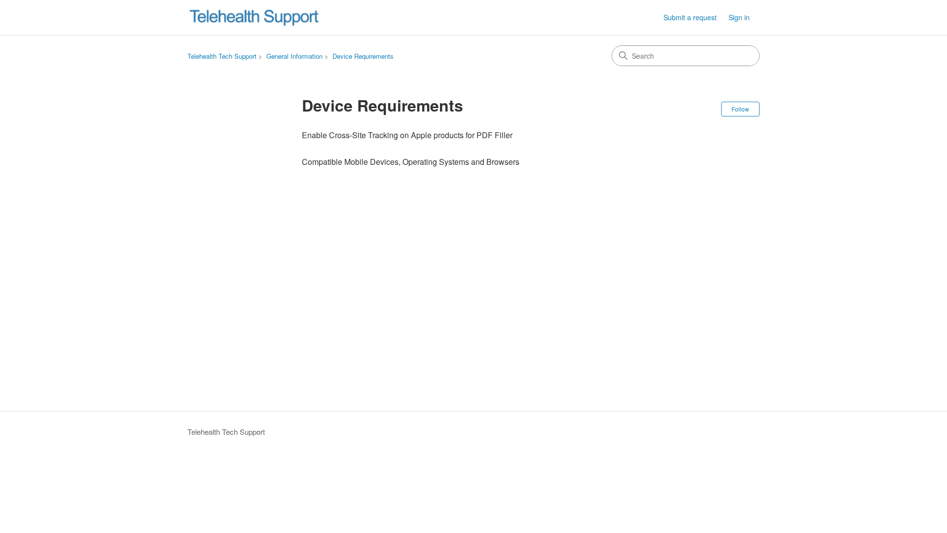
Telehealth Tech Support (221, 56)
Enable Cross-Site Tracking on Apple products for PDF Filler (407, 135)
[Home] (254, 17)
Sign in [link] (739, 17)
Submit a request (690, 17)
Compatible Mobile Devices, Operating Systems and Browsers (410, 161)
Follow (740, 109)
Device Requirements (363, 56)
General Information (294, 56)
